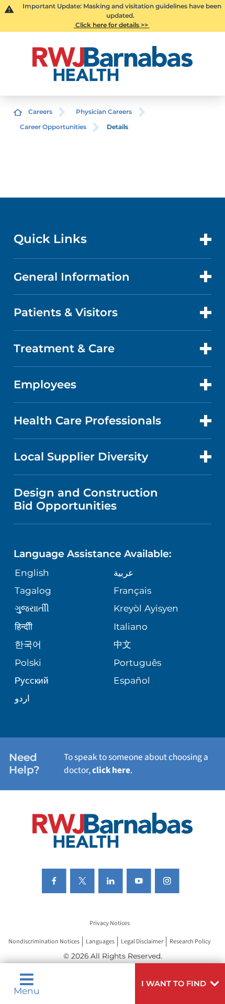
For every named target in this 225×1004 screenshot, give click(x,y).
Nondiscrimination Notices (44, 941)
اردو (22, 698)
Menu (27, 990)
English (32, 572)
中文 (122, 644)
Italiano (131, 626)
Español (132, 680)
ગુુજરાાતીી (32, 608)
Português (137, 662)
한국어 (28, 644)
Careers (40, 112)
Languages (100, 941)
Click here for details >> (112, 25)
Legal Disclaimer (142, 941)
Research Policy (190, 941)
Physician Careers (104, 112)
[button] (180, 983)
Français (132, 590)
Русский (32, 680)
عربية (123, 572)
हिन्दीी (23, 626)
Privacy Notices (109, 923)
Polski (28, 662)
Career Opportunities (53, 127)
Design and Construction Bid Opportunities (86, 499)
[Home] (112, 63)
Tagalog (33, 590)
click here (111, 770)
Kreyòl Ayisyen (146, 608)
